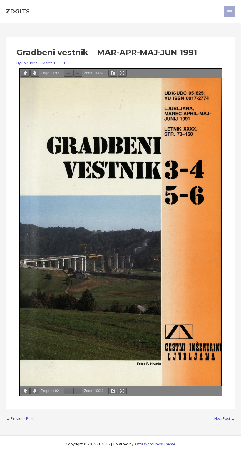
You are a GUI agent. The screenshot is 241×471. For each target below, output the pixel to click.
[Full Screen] (122, 73)
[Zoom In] (77, 73)
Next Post (224, 419)
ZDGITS (18, 11)
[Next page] (34, 73)
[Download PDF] (112, 73)
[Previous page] (25, 73)
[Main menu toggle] (229, 11)
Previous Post (20, 419)
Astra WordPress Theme (154, 444)
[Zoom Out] (68, 73)
